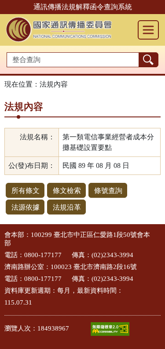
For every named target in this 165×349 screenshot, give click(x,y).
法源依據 (25, 207)
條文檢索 (67, 190)
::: (2, 234)
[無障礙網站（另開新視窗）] (110, 329)
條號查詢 (108, 190)
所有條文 (25, 190)
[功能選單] (148, 30)
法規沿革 (67, 207)
